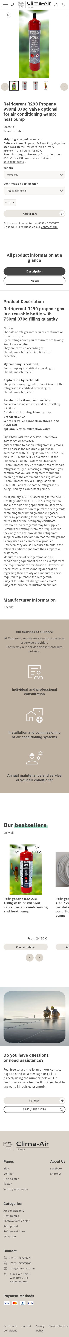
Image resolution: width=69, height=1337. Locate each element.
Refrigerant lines (14, 1231)
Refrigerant (11, 1226)
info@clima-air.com (22, 1268)
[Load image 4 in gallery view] (46, 85)
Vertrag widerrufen (16, 1189)
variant (8, 167)
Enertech (56, 1173)
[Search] (12, 4)
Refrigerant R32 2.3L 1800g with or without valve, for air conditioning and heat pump (26, 905)
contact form (49, 227)
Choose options (25, 947)
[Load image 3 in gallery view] (35, 85)
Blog (6, 1168)
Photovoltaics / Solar (17, 1221)
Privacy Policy (39, 1328)
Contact (34, 1100)
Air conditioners (14, 1210)
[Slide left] (5, 87)
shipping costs (14, 161)
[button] (63, 4)
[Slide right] (64, 87)
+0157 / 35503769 (20, 1263)
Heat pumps (11, 1215)
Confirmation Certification (21, 183)
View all (9, 832)
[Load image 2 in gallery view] (24, 85)
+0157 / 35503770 (20, 1258)
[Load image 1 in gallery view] (14, 85)
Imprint (26, 1326)
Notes (34, 281)
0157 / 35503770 (48, 223)
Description (34, 271)
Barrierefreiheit (59, 1326)
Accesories (10, 1236)
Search (8, 1184)
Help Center (11, 1178)
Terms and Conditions (10, 1328)
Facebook (56, 1168)
